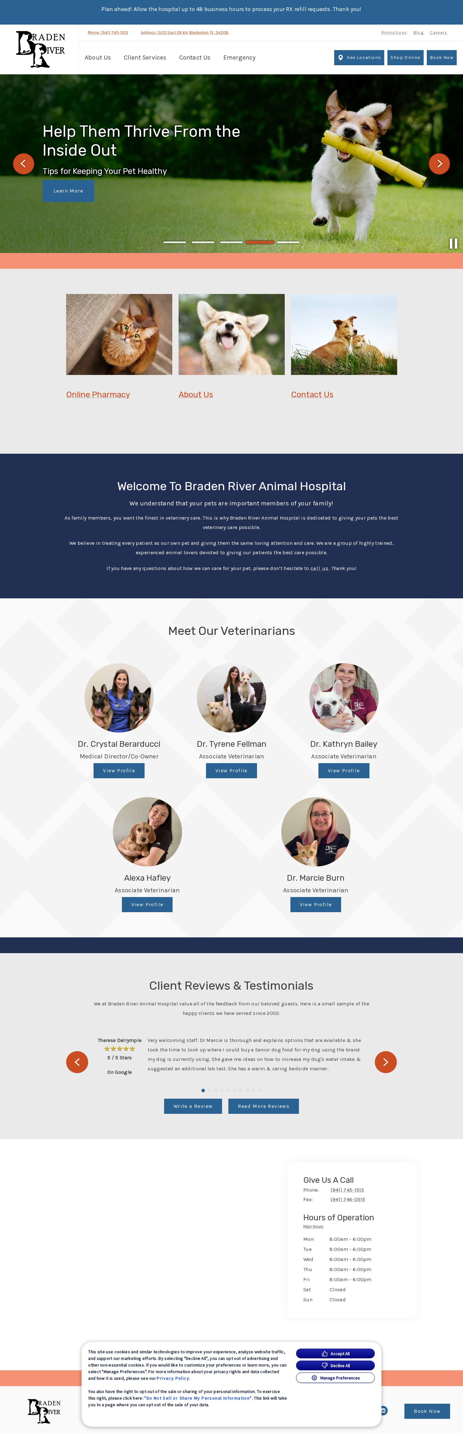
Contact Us (312, 395)
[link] (40, 49)
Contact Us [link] (195, 57)
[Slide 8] (247, 1090)
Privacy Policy (173, 1378)
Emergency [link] (239, 57)
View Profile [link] (119, 771)
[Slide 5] (288, 242)
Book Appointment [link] (79, 181)
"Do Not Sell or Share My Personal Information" (198, 1398)
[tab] (315, 1227)
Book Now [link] (442, 57)
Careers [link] (438, 32)
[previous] (24, 164)
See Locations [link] (364, 57)
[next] (439, 164)
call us (320, 568)
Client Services (145, 57)
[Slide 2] (203, 242)
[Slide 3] (231, 242)
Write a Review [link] (193, 1106)
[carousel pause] (453, 243)
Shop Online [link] (405, 57)
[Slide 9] (253, 1090)
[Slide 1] (174, 242)
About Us (98, 57)
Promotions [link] (394, 32)
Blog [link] (419, 32)
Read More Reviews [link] (263, 1106)
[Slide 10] (260, 1090)
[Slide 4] (260, 242)
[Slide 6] (234, 1090)
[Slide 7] (241, 1090)
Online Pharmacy (98, 395)
